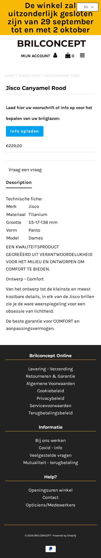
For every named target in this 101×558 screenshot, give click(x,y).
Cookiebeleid (50, 390)
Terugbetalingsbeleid (51, 412)
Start (10, 75)
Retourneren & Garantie (50, 376)
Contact (50, 497)
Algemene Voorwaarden (50, 383)
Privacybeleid (50, 398)
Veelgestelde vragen (51, 455)
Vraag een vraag (25, 169)
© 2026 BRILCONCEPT (38, 535)
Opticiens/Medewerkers (50, 505)
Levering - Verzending (50, 368)
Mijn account (36, 55)
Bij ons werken (50, 440)
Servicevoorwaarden (50, 405)
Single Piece (29, 75)
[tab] (19, 183)
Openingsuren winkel (51, 490)
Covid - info (50, 447)
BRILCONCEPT (51, 43)
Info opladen (24, 131)
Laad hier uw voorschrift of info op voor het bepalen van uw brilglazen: (49, 113)
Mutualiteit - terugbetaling (50, 462)
